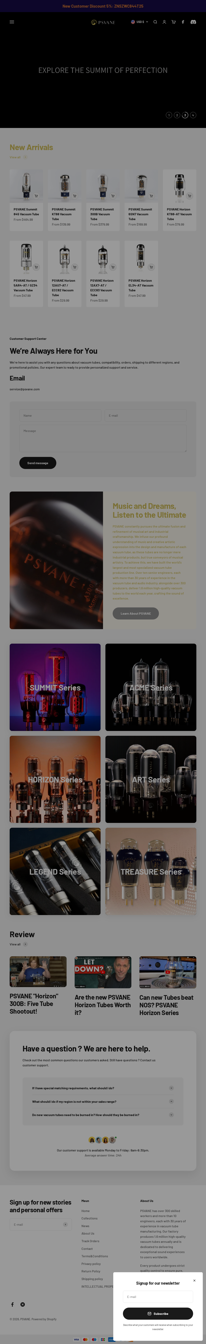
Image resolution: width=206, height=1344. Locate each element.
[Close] (194, 1280)
